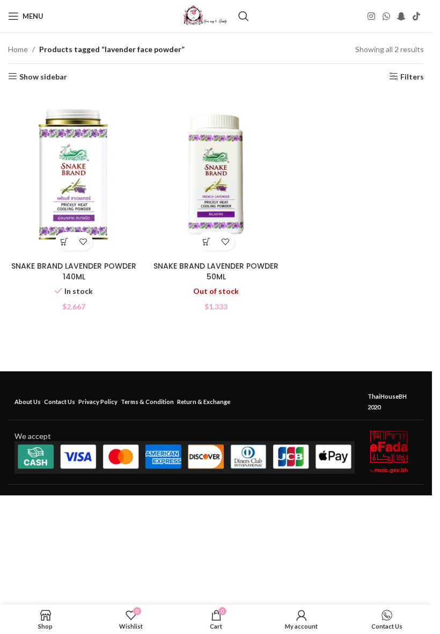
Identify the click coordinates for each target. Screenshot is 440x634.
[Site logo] (205, 15)
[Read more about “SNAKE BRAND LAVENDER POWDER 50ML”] (206, 241)
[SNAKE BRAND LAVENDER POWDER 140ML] (74, 174)
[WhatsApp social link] (386, 16)
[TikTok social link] (416, 16)
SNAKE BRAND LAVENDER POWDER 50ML (215, 271)
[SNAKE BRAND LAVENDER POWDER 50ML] (216, 174)
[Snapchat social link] (401, 16)
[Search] (243, 16)
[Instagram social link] (371, 16)
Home (18, 49)
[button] (64, 241)
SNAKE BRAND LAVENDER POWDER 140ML (73, 271)
